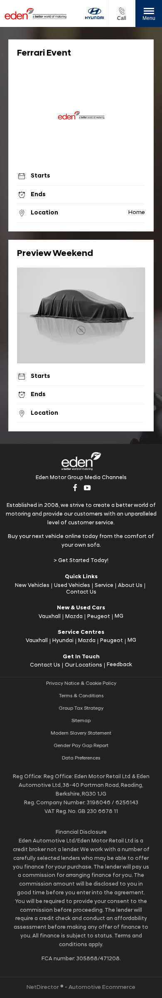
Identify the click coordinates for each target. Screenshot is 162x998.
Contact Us (81, 592)
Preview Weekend (55, 253)
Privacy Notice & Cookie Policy (81, 683)
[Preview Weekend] (81, 315)
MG (119, 616)
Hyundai (63, 640)
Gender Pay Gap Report (81, 745)
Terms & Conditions (81, 696)
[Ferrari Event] (81, 115)
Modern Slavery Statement (81, 733)
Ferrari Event (44, 53)
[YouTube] (87, 487)
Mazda (74, 616)
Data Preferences (81, 758)
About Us (130, 585)
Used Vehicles (72, 585)
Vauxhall (50, 616)
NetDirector (43, 987)
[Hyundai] (94, 13)
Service (104, 585)
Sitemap (81, 720)
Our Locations (83, 665)
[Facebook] (75, 487)
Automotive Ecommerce (102, 987)
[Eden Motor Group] (35, 13)
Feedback (119, 664)
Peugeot (98, 616)
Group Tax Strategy (81, 708)
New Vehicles (32, 585)
